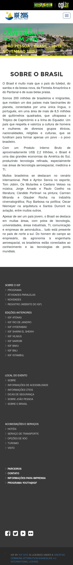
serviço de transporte (23, 433)
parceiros (14, 468)
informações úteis (20, 389)
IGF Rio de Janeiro (19, 322)
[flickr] (30, 533)
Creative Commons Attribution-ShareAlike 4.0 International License (38, 558)
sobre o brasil (17, 403)
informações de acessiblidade (28, 385)
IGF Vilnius (15, 336)
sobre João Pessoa (20, 399)
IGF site (24, 554)
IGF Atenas (15, 317)
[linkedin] (23, 533)
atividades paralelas (21, 294)
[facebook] (7, 533)
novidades (14, 299)
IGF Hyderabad (17, 327)
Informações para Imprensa (27, 478)
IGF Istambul (16, 355)
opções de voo (17, 438)
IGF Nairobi (15, 341)
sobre (12, 380)
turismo (13, 443)
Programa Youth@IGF (22, 482)
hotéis (12, 429)
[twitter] (15, 533)
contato (13, 473)
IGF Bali (12, 350)
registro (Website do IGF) (25, 304)
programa (14, 290)
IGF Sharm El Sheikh (21, 331)
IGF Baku (13, 345)
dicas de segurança (21, 394)
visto (11, 447)
